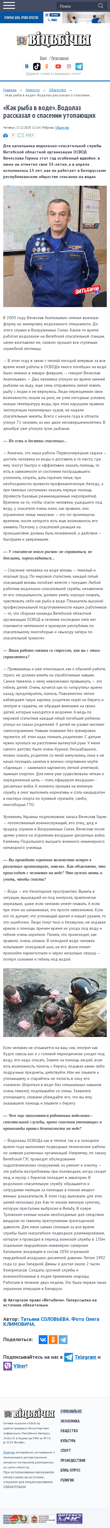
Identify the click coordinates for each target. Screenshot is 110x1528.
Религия (67, 1480)
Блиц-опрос (70, 1470)
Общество (57, 90)
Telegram (85, 1356)
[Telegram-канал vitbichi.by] (79, 68)
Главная (9, 90)
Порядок (9, 1452)
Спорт (65, 1450)
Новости (33, 90)
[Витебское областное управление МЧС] (69, 1522)
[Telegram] (63, 1339)
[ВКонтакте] (43, 1339)
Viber (19, 1365)
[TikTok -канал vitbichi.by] (36, 68)
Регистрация (60, 58)
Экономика (69, 1421)
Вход (43, 58)
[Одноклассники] (53, 1339)
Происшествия (72, 1460)
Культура (67, 1440)
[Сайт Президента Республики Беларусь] (16, 1522)
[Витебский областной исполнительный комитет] (43, 1522)
